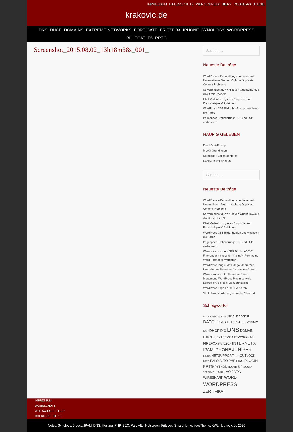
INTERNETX (244, 343)
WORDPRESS (240, 30)
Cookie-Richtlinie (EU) (217, 160)
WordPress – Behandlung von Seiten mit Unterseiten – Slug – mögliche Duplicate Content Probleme (228, 80)
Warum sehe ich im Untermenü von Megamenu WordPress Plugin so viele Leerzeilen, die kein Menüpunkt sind (227, 278)
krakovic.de (146, 15)
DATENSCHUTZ (181, 4)
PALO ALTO (219, 361)
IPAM (208, 349)
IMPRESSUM (157, 4)
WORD (230, 377)
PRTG (161, 38)
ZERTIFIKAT (214, 391)
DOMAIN (246, 331)
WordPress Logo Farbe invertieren (225, 287)
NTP (237, 356)
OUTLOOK (247, 355)
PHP (232, 361)
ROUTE (232, 366)
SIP (240, 366)
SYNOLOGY (213, 30)
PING (240, 361)
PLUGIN (251, 361)
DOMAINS (74, 30)
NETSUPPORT (222, 355)
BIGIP (222, 322)
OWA (206, 361)
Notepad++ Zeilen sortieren (220, 155)
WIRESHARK (213, 377)
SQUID (247, 366)
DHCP (56, 30)
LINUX (207, 355)
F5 (150, 38)
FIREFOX (210, 343)
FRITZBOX (170, 30)
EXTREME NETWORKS (109, 30)
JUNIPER (242, 349)
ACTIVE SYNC (210, 316)
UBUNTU (220, 372)
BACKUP (244, 316)
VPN (237, 372)
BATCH (210, 321)
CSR (205, 330)
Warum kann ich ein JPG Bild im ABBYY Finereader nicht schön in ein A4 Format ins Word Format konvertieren (230, 255)
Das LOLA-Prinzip (214, 145)
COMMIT (252, 322)
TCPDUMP (208, 372)
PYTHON (221, 366)
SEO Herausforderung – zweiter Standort (229, 293)
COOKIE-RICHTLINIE (249, 4)
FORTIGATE (145, 30)
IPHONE (191, 30)
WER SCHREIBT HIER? (213, 4)
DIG (223, 331)
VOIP (230, 372)
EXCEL (209, 337)
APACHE (232, 316)
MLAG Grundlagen (215, 150)
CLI (244, 322)
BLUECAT (135, 38)
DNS (43, 30)
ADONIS (222, 316)
